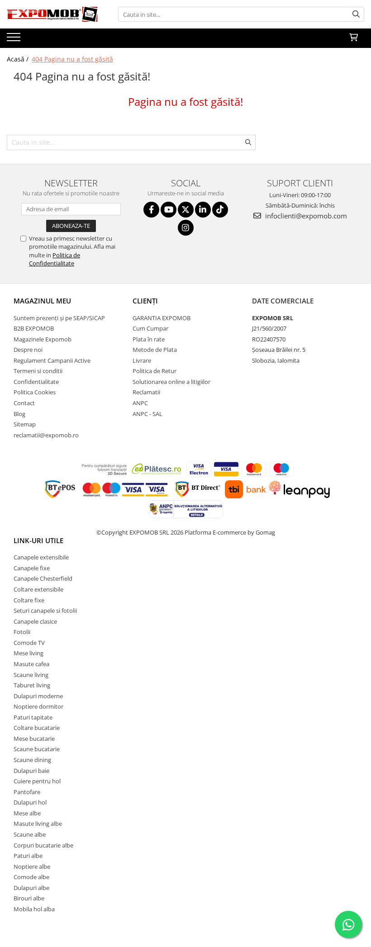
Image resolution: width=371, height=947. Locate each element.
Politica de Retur (154, 371)
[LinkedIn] (203, 210)
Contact (24, 403)
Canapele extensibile (41, 557)
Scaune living (31, 675)
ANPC (140, 403)
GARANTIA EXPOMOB (161, 318)
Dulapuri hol (30, 802)
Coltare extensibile (38, 589)
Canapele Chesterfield (43, 578)
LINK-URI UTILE (38, 540)
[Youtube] (168, 210)
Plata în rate (149, 339)
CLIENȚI (145, 300)
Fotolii (22, 632)
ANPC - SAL (147, 414)
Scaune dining (32, 760)
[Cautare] (356, 14)
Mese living (28, 653)
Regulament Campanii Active (52, 360)
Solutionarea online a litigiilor (171, 382)
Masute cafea (31, 664)
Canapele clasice (35, 621)
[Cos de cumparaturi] (353, 37)
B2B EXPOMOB (34, 328)
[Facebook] (151, 210)
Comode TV (29, 643)
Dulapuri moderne (38, 696)
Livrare (142, 360)
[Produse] (15, 40)
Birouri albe (29, 898)
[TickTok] (220, 210)
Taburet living (32, 685)
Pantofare (27, 792)
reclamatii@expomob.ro (46, 435)
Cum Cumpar (150, 328)
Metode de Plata (155, 350)
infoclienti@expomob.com (305, 215)
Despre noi (28, 350)
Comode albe (31, 877)
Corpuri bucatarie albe (43, 845)
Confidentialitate (36, 382)
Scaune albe (30, 834)
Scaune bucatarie (37, 749)
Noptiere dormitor (38, 706)
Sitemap (25, 424)
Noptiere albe (32, 866)
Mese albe (27, 813)
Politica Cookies (35, 392)
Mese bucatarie (34, 738)
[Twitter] (186, 210)
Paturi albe (28, 856)
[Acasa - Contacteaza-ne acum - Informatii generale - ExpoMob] (52, 14)
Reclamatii (146, 392)
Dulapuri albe (31, 888)
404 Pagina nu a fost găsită (72, 59)
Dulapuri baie (31, 771)
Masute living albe (38, 823)
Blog (19, 414)
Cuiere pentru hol (37, 781)
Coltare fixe (29, 600)
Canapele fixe (32, 568)
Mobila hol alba (34, 909)
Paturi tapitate (33, 717)
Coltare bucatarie (37, 728)
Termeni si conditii (38, 371)
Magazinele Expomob (42, 339)
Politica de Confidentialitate (54, 259)
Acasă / (18, 59)
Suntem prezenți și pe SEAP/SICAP (59, 318)
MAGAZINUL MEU (42, 300)
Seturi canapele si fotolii (45, 610)
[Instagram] (186, 228)
